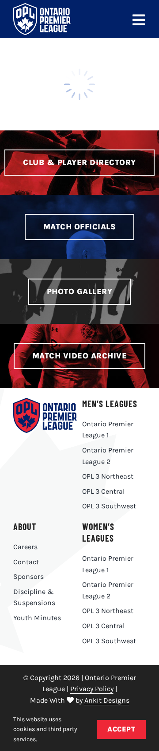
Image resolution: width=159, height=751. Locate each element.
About (24, 526)
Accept (121, 729)
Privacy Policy (92, 688)
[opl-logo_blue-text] (45, 401)
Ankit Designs (106, 700)
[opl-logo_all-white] (42, 6)
